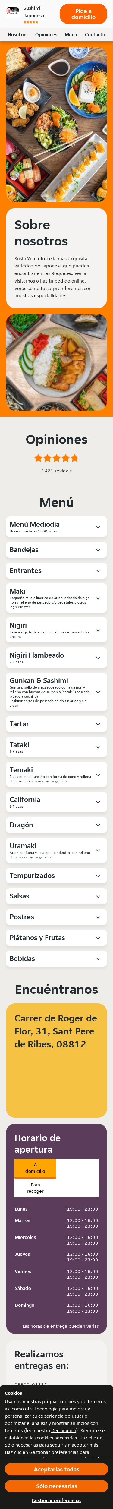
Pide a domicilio (83, 14)
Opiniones (46, 34)
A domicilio (35, 1168)
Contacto (95, 34)
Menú (71, 34)
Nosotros (17, 34)
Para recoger (35, 1188)
